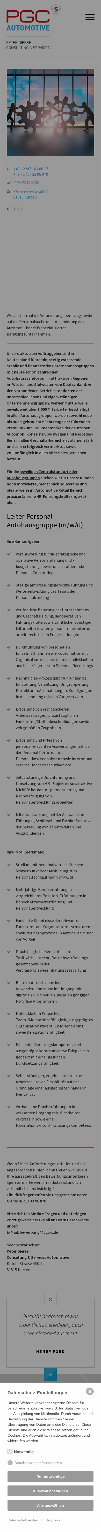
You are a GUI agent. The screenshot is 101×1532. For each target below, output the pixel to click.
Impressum (56, 1520)
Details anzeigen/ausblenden (38, 1463)
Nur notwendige (51, 1476)
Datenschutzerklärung (26, 1520)
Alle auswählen (50, 1505)
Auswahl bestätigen (50, 1491)
